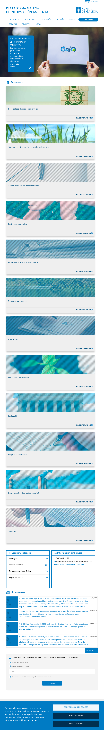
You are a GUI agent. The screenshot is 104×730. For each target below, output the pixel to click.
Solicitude (74, 19)
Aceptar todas (76, 724)
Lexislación (46, 19)
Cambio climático (16, 565)
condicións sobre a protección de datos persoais (36, 677)
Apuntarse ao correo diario (20, 662)
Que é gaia (14, 19)
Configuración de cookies (76, 707)
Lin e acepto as (31, 677)
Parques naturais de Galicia (20, 571)
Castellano (94, 2)
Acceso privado (88, 19)
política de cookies (28, 721)
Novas (38, 24)
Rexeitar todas (76, 715)
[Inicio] (29, 10)
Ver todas (89, 650)
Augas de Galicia (15, 577)
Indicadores (29, 19)
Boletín (60, 19)
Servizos (13, 24)
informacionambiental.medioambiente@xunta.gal (76, 561)
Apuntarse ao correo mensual (21, 666)
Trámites (26, 24)
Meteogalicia (14, 558)
